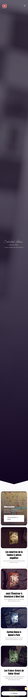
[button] (25, 5)
